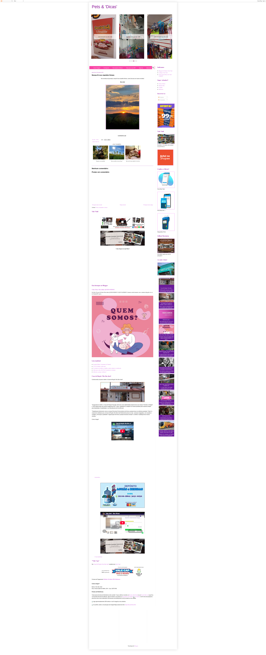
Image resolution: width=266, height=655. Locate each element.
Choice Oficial (162, 83)
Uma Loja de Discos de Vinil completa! (165, 75)
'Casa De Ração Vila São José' (101, 564)
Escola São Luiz (145, 595)
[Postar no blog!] (105, 139)
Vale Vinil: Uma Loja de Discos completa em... (167, 384)
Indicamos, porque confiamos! (99, 372)
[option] (105, 36)
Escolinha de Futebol (127, 596)
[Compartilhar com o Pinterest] (109, 139)
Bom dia (97, 141)
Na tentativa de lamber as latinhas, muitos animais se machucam (107, 368)
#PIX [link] (113, 579)
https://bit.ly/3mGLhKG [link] (130, 604)
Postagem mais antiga (148, 204)
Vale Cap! (118, 564)
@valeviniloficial (98, 556)
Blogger (136, 646)
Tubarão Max (162, 85)
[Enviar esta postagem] (102, 139)
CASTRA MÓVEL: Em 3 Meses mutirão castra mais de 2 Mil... (166, 431)
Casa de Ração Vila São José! (105, 36)
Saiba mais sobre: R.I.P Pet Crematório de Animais (104, 370)
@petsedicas (97, 477)
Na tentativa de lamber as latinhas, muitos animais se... (166, 303)
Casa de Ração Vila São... (166, 400)
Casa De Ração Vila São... (166, 288)
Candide (160, 87)
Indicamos (161, 89)
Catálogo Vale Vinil (163, 72)
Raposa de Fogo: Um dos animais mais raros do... (166, 352)
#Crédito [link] (110, 579)
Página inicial (123, 204)
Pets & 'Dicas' (104, 6)
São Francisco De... (166, 416)
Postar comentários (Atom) (101, 207)
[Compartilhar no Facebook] (108, 139)
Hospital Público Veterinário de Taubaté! (102, 364)
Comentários (162, 100)
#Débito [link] (105, 579)
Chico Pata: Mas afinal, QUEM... (166, 335)
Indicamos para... (166, 319)
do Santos (137, 596)
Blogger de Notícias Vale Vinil (165, 71)
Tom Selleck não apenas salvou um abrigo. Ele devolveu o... (166, 368)
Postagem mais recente (97, 204)
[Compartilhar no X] (107, 139)
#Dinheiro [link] (117, 579)
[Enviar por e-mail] (104, 139)
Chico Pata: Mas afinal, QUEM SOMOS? (103, 289)
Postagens (161, 97)
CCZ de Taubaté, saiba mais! (99, 366)
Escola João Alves (133, 595)
